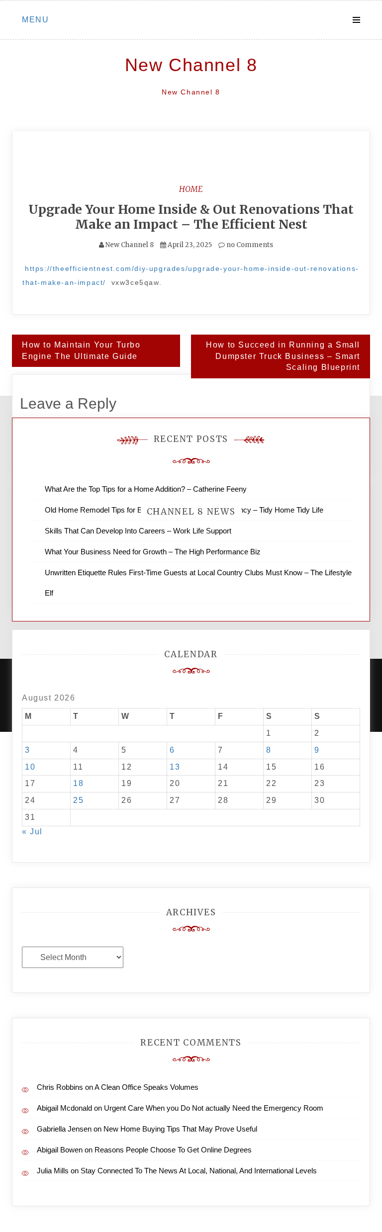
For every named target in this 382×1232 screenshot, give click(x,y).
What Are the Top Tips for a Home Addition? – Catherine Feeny (146, 489)
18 (78, 783)
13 (175, 767)
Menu (35, 19)
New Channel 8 (191, 65)
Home (191, 189)
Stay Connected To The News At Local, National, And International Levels (199, 1170)
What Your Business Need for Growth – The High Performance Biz (153, 551)
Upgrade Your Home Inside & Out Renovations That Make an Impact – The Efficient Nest (191, 216)
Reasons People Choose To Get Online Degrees (173, 1149)
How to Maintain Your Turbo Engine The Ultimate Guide (81, 350)
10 (30, 767)
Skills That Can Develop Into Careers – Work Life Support (138, 531)
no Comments (249, 245)
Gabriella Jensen (64, 1129)
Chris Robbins (60, 1087)
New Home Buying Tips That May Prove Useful (180, 1129)
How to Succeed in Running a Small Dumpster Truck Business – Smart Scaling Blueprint (283, 356)
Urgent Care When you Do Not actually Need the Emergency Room (213, 1108)
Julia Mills (53, 1170)
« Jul (32, 831)
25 (78, 800)
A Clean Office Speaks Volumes (146, 1087)
